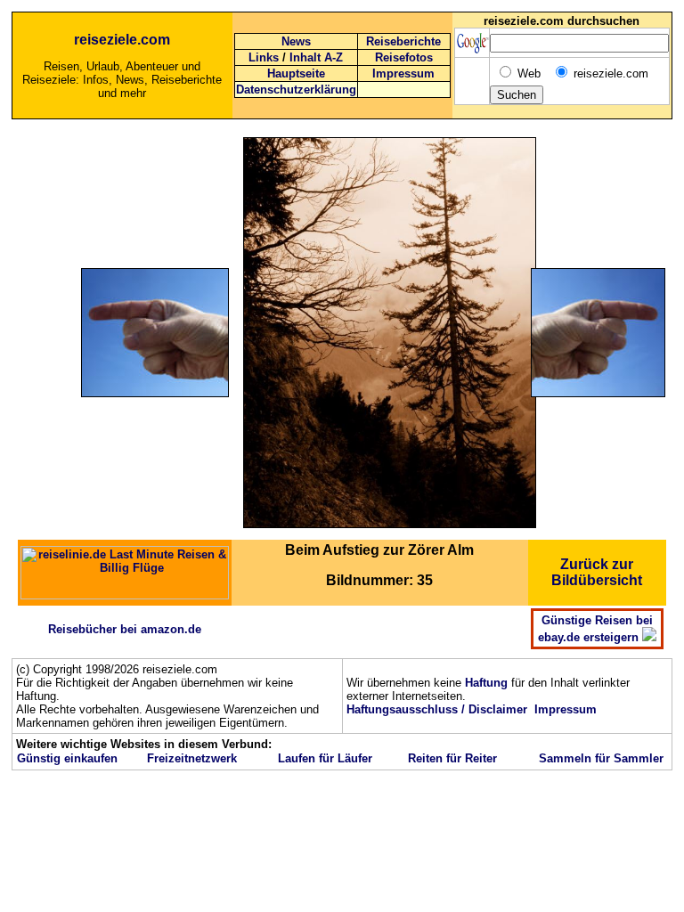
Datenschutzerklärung (296, 89)
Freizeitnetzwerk (192, 758)
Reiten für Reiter (452, 758)
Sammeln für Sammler (601, 758)
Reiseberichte (403, 41)
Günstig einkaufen (67, 758)
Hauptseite (296, 73)
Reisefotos (404, 57)
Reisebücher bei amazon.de (124, 629)
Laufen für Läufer (325, 758)
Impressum (403, 73)
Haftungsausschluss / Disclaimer (436, 709)
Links (263, 57)
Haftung (486, 682)
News (296, 41)
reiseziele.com (122, 39)
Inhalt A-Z (316, 57)
